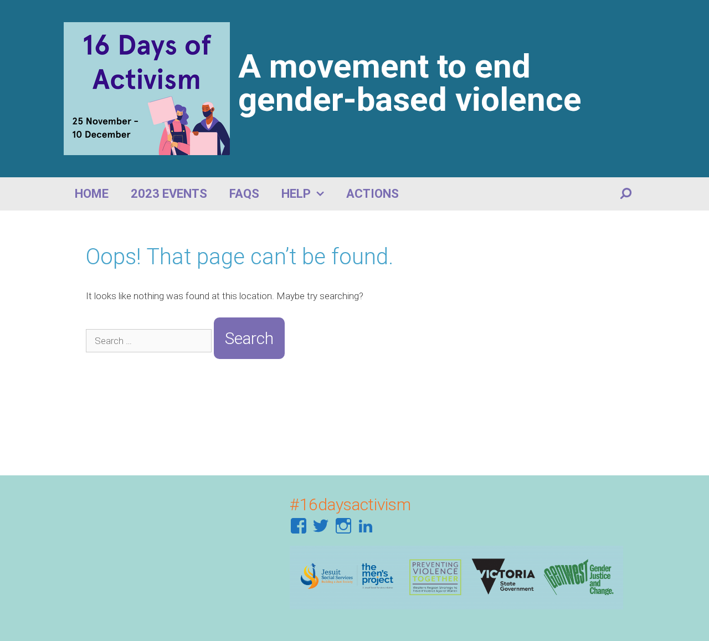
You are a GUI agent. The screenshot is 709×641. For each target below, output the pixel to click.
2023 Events (169, 194)
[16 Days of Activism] (147, 87)
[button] (323, 194)
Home (92, 194)
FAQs (244, 194)
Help (296, 194)
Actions (372, 194)
